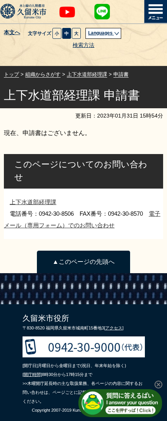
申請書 (121, 74)
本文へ (12, 32)
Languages (101, 33)
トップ (11, 74)
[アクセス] (114, 328)
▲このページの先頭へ (83, 261)
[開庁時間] (32, 374)
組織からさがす (43, 74)
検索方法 (83, 45)
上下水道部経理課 (87, 74)
